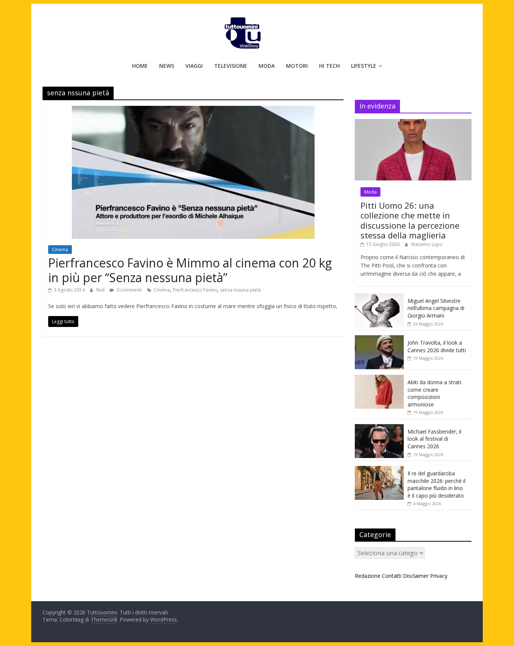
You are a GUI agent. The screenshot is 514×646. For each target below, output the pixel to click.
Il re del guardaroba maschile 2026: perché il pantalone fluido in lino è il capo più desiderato (436, 484)
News (166, 65)
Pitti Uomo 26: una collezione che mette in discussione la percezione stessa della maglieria (409, 220)
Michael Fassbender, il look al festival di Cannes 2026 (434, 439)
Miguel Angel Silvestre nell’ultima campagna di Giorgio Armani (436, 308)
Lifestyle (363, 65)
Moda (267, 65)
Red (101, 290)
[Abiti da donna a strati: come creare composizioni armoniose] (379, 378)
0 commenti (129, 290)
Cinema (60, 249)
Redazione (367, 575)
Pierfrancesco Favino (195, 290)
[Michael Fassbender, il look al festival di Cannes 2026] (379, 428)
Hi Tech (329, 65)
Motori (297, 65)
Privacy (438, 575)
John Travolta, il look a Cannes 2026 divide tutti (437, 346)
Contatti (391, 575)
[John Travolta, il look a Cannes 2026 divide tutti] (379, 339)
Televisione (230, 65)
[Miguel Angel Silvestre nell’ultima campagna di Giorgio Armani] (379, 297)
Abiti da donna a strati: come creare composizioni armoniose (435, 393)
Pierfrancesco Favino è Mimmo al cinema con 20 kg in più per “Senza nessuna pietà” (190, 270)
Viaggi (194, 65)
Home (140, 65)
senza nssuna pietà (240, 290)
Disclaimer (416, 575)
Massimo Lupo (427, 244)
